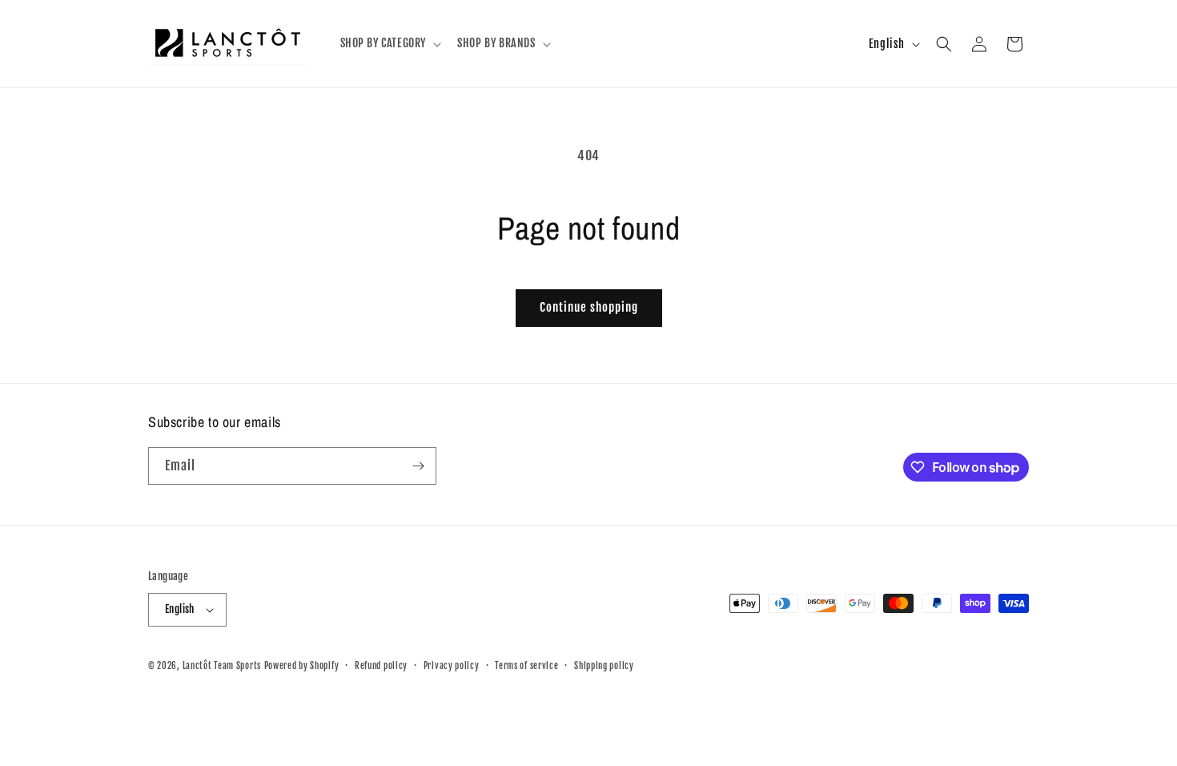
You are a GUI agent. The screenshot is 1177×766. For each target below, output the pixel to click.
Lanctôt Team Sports (222, 665)
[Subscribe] (418, 466)
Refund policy (381, 665)
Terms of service (526, 665)
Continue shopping (589, 307)
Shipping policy (604, 665)
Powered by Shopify (301, 665)
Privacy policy (452, 665)
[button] (389, 43)
